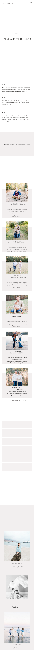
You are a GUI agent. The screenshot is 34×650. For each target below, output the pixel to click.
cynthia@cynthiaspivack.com (23, 144)
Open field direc (11, 321)
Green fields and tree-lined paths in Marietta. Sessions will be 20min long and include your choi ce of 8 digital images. (17, 249)
